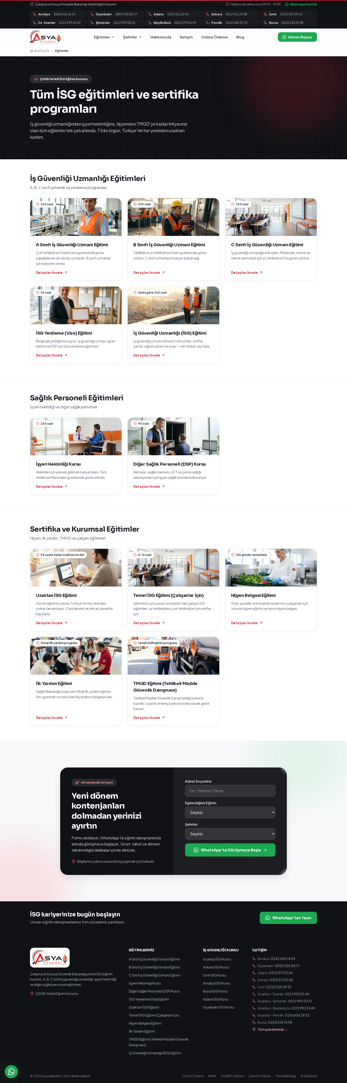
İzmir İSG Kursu (214, 975)
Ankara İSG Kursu (216, 967)
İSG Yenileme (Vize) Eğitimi (149, 999)
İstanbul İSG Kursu (217, 959)
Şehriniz (191, 824)
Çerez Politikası (260, 1076)
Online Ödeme (214, 37)
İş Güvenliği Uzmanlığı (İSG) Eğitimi (155, 1053)
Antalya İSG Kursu (216, 983)
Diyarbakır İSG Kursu (218, 1007)
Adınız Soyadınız (198, 781)
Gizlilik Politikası (232, 1076)
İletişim (186, 37)
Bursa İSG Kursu (215, 991)
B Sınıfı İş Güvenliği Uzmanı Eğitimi (154, 967)
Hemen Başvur (300, 37)
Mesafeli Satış (286, 1076)
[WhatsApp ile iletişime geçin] (11, 1071)
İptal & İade (309, 1076)
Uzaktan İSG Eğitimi (144, 1007)
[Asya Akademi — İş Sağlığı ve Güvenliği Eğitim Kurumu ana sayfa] (45, 37)
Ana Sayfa (41, 51)
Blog (240, 37)
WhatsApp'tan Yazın (291, 917)
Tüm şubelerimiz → (273, 1029)
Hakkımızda (160, 37)
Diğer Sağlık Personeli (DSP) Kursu (154, 991)
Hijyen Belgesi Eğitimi (145, 1023)
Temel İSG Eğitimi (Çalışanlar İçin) (154, 1015)
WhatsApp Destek (303, 4)
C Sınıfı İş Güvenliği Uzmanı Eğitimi (154, 975)
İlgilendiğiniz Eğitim (200, 803)
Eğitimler (102, 37)
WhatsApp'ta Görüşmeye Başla (231, 849)
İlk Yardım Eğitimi (142, 1031)
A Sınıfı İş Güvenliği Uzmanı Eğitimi (154, 959)
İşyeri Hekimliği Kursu (145, 983)
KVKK (212, 1076)
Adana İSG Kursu (216, 999)
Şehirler (130, 37)
